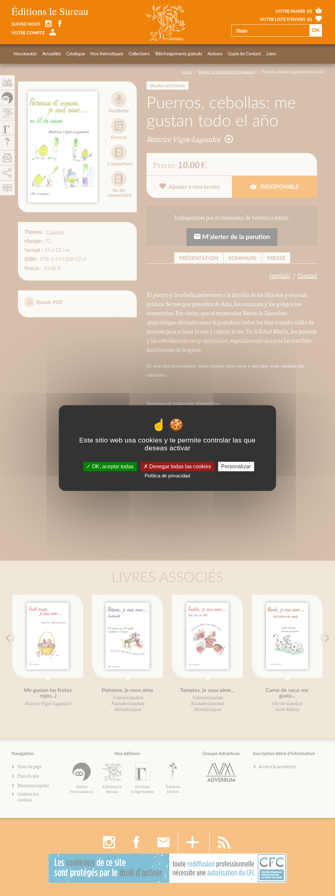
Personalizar (236, 466)
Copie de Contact (244, 53)
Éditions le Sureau (49, 11)
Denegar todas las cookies (179, 466)
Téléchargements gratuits (178, 53)
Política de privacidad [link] (167, 475)
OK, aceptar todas (112, 466)
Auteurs (214, 53)
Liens (271, 53)
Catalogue (75, 53)
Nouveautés (25, 53)
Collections (139, 53)
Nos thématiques (106, 53)
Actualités (51, 53)
